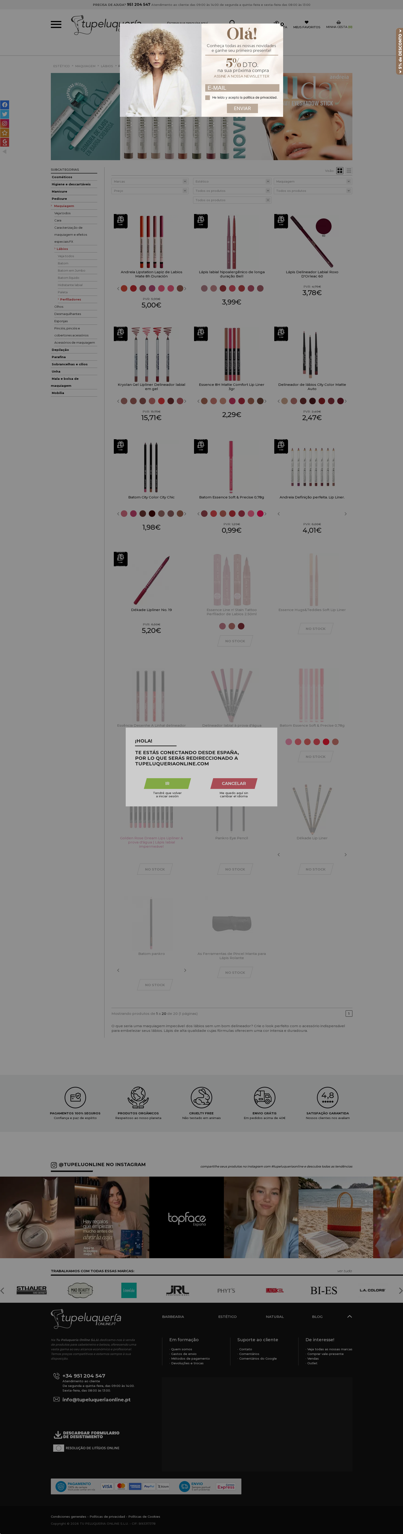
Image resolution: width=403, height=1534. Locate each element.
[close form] (282, 24)
